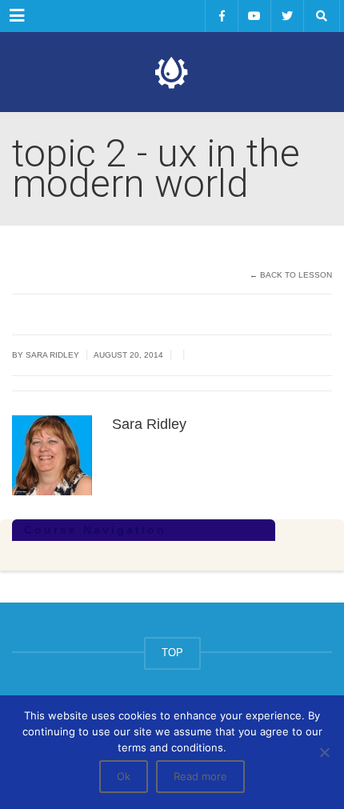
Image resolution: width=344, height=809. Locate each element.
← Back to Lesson (291, 274)
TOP (172, 653)
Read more (200, 776)
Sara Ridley (52, 354)
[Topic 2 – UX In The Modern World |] (172, 72)
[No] (324, 752)
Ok (123, 776)
